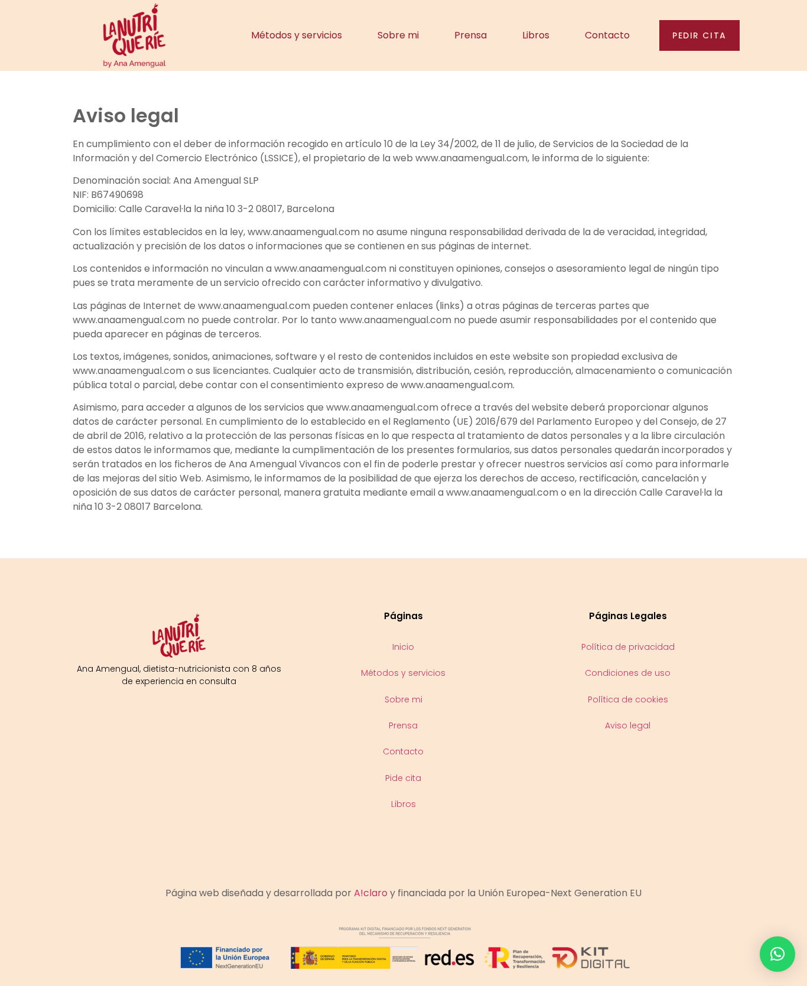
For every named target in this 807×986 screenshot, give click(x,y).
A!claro (371, 893)
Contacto (607, 35)
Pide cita (403, 778)
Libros (535, 35)
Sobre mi (398, 35)
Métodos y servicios (296, 35)
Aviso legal (627, 725)
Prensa (470, 35)
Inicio (403, 647)
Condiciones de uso (628, 673)
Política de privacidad (628, 647)
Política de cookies (628, 699)
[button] (777, 954)
